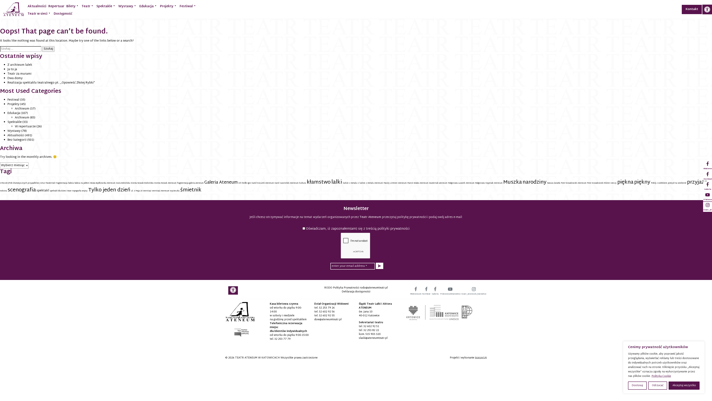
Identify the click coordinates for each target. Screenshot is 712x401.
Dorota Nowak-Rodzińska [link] (142, 183)
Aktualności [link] (37, 6)
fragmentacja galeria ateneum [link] (190, 183)
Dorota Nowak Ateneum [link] (165, 183)
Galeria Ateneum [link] (221, 183)
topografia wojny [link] (80, 191)
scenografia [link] (22, 190)
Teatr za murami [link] (19, 74)
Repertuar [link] (56, 6)
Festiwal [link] (186, 6)
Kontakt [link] (691, 9)
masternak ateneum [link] (438, 183)
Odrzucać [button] (657, 385)
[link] (707, 9)
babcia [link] (71, 183)
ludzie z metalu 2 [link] (351, 183)
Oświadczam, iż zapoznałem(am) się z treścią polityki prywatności (357, 228)
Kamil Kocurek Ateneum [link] (263, 183)
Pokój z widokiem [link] (659, 183)
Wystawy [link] (125, 6)
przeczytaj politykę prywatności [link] (404, 217)
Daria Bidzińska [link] (123, 183)
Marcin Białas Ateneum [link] (417, 183)
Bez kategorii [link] (17, 140)
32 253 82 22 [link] (371, 330)
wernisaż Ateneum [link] (160, 191)
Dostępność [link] (63, 14)
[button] (379, 266)
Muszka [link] (512, 182)
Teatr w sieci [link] (37, 14)
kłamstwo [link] (319, 182)
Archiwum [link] (22, 109)
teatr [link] (69, 191)
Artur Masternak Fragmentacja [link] (53, 183)
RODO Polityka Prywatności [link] (341, 288)
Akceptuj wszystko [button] (684, 385)
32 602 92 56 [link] (327, 311)
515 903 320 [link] (373, 334)
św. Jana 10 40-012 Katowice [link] (369, 313)
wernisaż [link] (147, 191)
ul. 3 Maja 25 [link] (136, 191)
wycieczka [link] (174, 191)
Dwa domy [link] (15, 78)
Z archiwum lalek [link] (19, 65)
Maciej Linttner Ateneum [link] (395, 183)
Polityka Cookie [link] (661, 376)
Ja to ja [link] (12, 69)
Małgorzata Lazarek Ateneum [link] (461, 183)
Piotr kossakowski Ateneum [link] (573, 183)
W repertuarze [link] (25, 126)
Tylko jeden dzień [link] (109, 190)
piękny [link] (642, 182)
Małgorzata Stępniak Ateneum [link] (488, 183)
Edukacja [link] (146, 6)
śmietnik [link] (190, 190)
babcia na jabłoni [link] (82, 183)
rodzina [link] (3, 191)
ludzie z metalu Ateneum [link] (371, 183)
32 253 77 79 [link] (282, 339)
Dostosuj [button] (637, 385)
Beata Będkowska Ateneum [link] (102, 183)
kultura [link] (302, 183)
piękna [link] (625, 182)
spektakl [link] (43, 190)
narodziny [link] (534, 182)
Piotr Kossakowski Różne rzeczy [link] (602, 183)
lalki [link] (336, 182)
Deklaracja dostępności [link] (356, 291)
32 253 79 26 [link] (327, 308)
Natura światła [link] (553, 183)
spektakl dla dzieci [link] (58, 191)
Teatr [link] (86, 6)
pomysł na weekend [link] (677, 183)
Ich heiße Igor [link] (244, 183)
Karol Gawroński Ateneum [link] (287, 183)
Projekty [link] (166, 6)
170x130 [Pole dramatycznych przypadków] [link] (19, 183)
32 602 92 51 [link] (371, 326)
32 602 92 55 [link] (327, 315)
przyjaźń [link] (697, 182)
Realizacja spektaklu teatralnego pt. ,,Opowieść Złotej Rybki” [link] (51, 83)
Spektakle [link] (104, 6)
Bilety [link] (70, 6)
